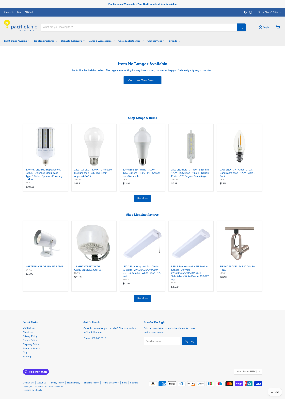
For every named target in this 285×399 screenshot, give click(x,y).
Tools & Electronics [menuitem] (129, 40)
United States (268, 12)
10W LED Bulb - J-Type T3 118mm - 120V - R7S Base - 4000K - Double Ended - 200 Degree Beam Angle (190, 172)
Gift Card (29, 12)
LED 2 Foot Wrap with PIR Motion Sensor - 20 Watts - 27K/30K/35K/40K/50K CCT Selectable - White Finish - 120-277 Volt (190, 273)
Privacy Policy (30, 336)
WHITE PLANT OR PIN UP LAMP (44, 266)
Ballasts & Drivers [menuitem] (71, 40)
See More (142, 198)
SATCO (29, 183)
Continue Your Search (142, 80)
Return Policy (30, 340)
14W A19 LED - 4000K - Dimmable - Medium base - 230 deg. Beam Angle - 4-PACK (93, 172)
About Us (27, 332)
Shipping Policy (31, 344)
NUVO (77, 273)
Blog (19, 12)
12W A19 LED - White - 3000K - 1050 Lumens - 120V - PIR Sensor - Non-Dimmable (142, 172)
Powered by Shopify (32, 390)
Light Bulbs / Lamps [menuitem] (15, 40)
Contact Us (9, 12)
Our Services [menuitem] (154, 40)
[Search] (241, 27)
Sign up (189, 341)
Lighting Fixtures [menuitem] (44, 40)
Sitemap (27, 356)
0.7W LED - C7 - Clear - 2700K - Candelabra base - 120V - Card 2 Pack (237, 172)
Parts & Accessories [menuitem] (100, 40)
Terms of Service (31, 348)
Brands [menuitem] (173, 40)
